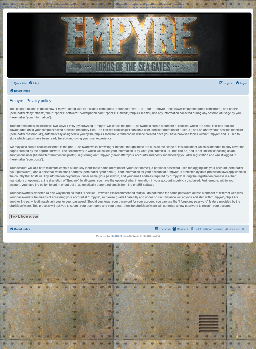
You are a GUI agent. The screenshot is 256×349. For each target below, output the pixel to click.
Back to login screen (24, 216)
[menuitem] (34, 83)
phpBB (115, 236)
